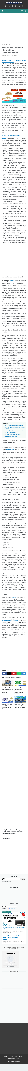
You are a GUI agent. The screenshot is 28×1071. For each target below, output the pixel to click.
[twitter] (9, 673)
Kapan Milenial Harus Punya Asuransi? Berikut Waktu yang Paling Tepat (20, 706)
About (16, 1056)
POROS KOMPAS (16, 1061)
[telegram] (23, 673)
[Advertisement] (14, 29)
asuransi (14, 597)
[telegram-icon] (16, 6)
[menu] (3, 11)
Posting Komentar (6, 56)
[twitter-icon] (9, 6)
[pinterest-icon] (22, 6)
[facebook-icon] (6, 6)
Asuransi (12, 280)
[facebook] (4, 673)
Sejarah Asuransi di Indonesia (11, 135)
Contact (18, 1058)
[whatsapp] (19, 673)
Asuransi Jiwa (10, 449)
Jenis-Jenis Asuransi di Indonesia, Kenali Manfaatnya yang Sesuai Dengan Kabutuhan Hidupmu (15, 427)
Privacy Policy (11, 1058)
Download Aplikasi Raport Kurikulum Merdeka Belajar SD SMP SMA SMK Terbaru (12, 937)
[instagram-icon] (12, 6)
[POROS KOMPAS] (14, 3)
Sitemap (20, 1056)
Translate (13, 908)
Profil (12, 1056)
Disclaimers (6, 1056)
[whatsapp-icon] (19, 6)
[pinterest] (13, 673)
